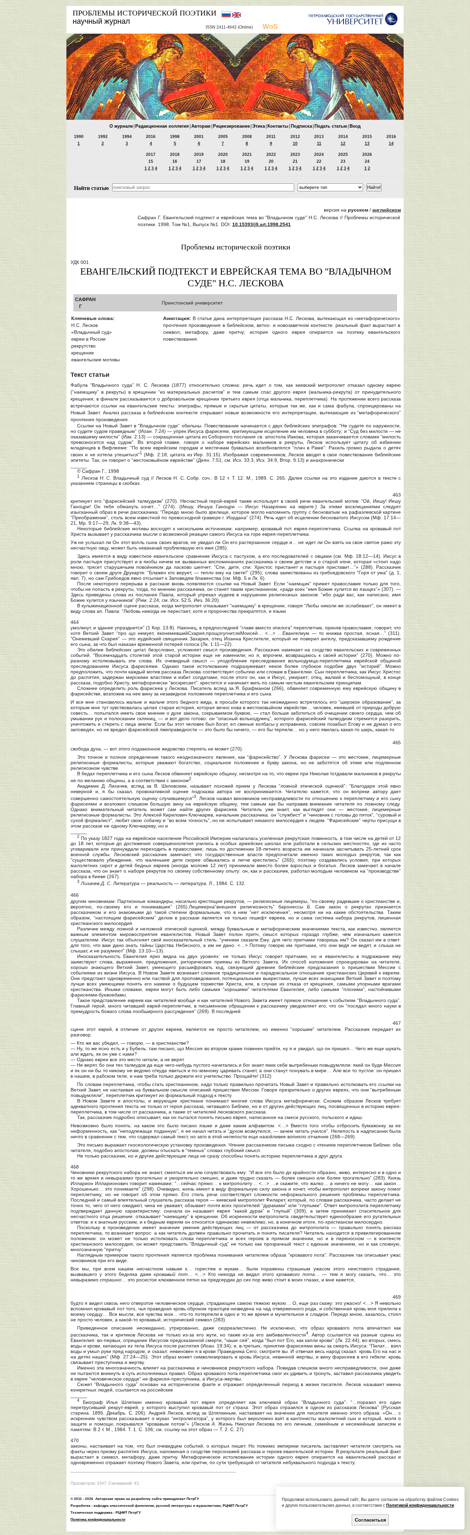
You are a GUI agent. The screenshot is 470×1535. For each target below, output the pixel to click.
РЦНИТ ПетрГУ (235, 1505)
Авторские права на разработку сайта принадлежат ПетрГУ (147, 1499)
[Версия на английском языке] (236, 16)
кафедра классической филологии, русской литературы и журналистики (157, 1505)
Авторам (201, 126)
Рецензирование (231, 126)
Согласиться (370, 1520)
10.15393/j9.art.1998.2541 (261, 224)
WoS (270, 26)
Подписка (301, 126)
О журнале (121, 126)
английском (386, 210)
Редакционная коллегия (162, 126)
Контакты (277, 126)
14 (391, 143)
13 (367, 143)
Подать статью (330, 126)
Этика (258, 126)
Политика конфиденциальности (98, 1519)
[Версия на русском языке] (226, 16)
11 (319, 143)
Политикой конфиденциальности (420, 1505)
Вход (355, 126)
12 (343, 143)
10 (295, 143)
